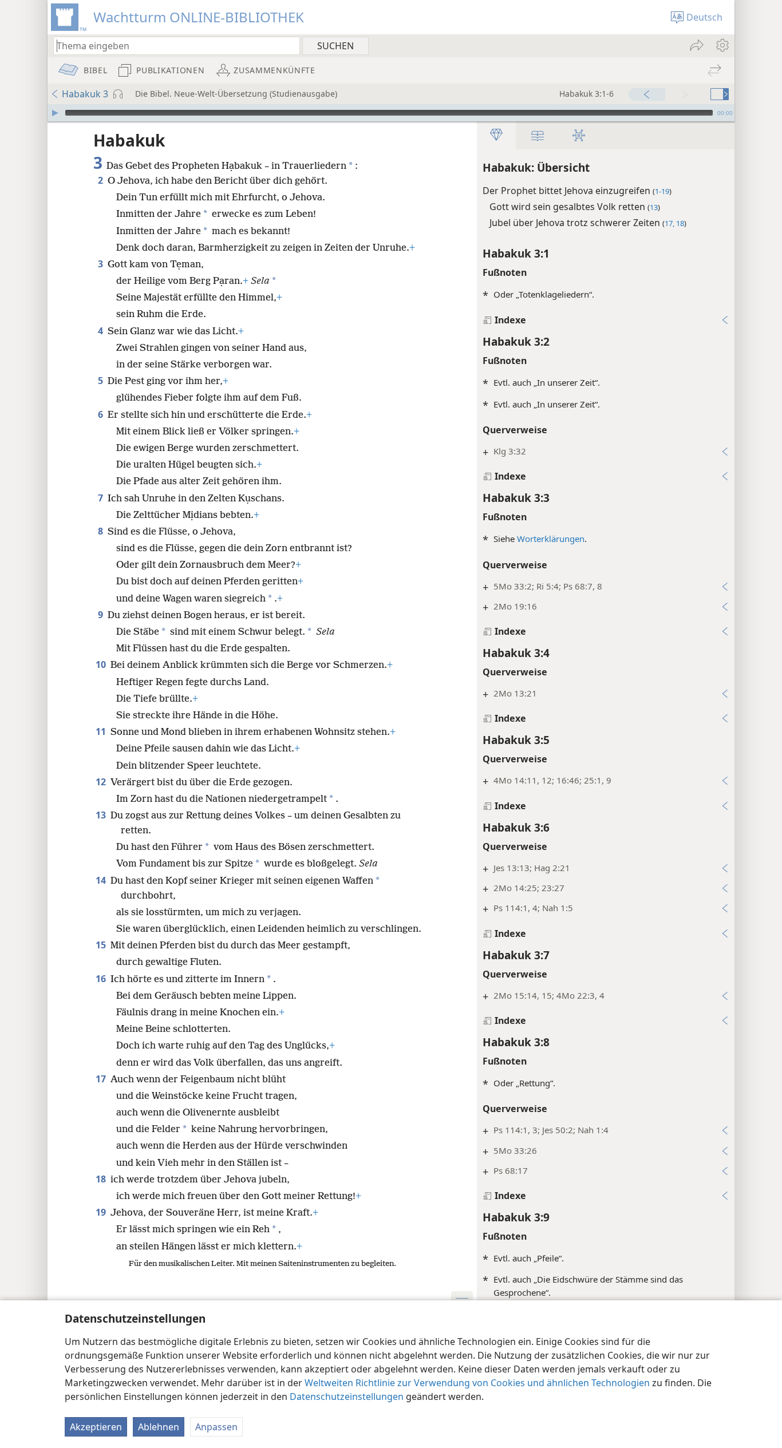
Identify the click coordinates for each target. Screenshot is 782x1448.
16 (102, 978)
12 (102, 782)
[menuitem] (722, 45)
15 (102, 945)
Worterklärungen (550, 538)
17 (102, 1079)
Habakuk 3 (85, 94)
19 (102, 1212)
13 (102, 815)
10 (102, 664)
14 (102, 880)
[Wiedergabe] (55, 112)
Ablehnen (158, 1427)
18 (102, 1179)
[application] (391, 112)
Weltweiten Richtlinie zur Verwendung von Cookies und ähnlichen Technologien (477, 1382)
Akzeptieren (96, 1427)
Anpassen (216, 1427)
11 (102, 731)
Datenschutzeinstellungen (347, 1396)
